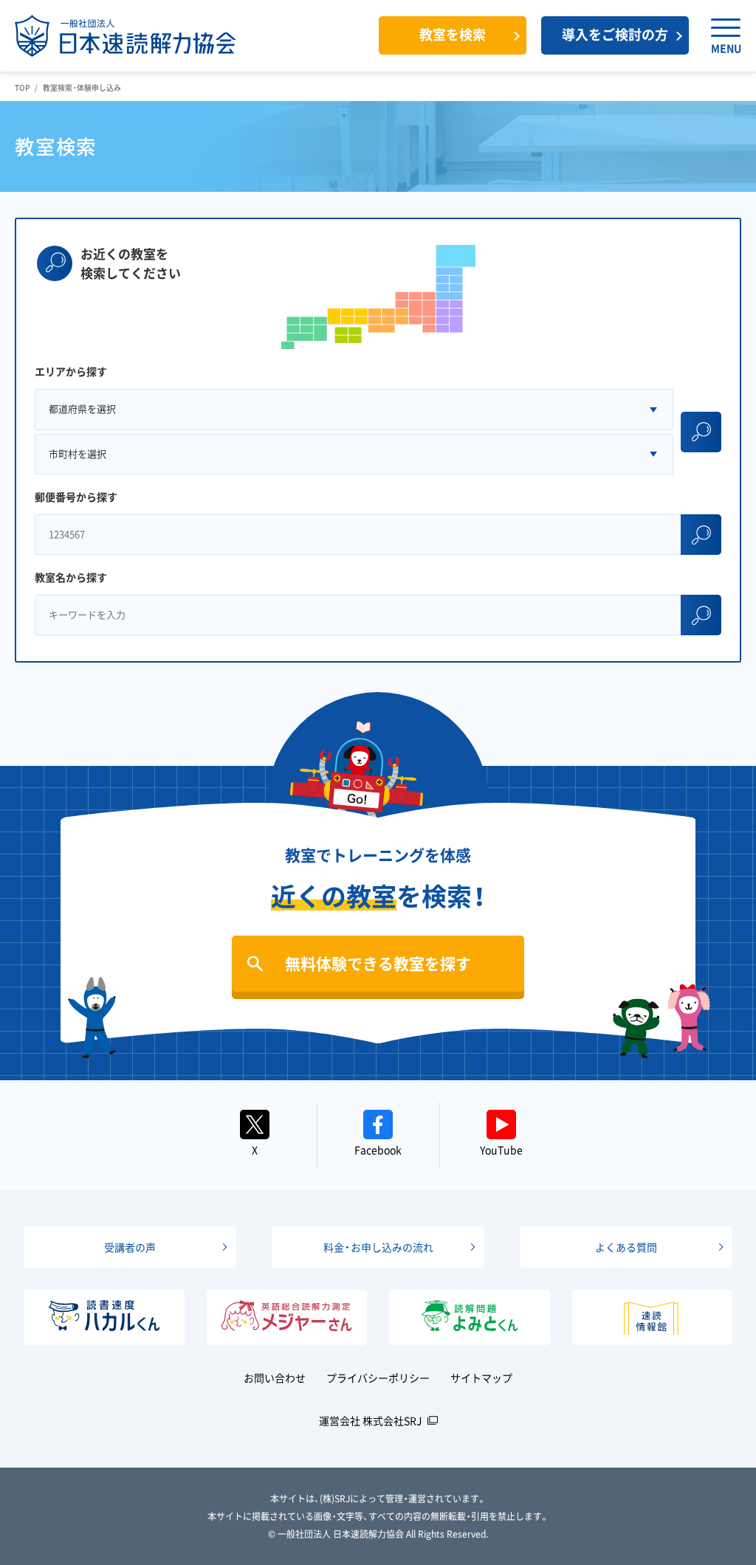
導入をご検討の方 (615, 34)
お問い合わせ (275, 1377)
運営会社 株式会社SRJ (370, 1420)
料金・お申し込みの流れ (378, 1247)
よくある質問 (626, 1247)
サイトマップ (481, 1377)
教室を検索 (452, 34)
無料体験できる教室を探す (378, 963)
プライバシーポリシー (378, 1377)
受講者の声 (130, 1247)
